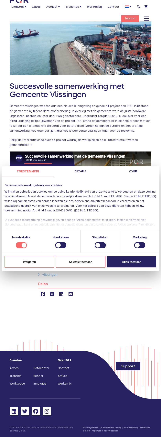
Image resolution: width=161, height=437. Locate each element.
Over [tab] (133, 171)
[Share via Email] (70, 294)
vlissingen (50, 274)
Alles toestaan (131, 261)
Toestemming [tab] (28, 171)
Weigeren (29, 261)
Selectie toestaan (80, 261)
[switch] (60, 245)
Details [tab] (80, 171)
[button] (138, 6)
